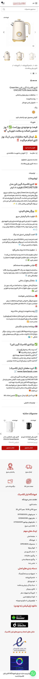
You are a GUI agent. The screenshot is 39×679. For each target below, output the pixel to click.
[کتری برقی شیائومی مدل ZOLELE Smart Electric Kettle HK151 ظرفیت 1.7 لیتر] (10, 426)
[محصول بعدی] (31, 73)
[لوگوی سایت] (19, 3)
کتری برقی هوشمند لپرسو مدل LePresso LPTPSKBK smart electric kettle (28, 441)
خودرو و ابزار (31, 581)
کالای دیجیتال (30, 589)
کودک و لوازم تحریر (29, 597)
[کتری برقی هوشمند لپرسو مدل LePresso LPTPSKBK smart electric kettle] (28, 426)
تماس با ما (31, 563)
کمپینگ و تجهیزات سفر (28, 593)
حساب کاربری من (29, 552)
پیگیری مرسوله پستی (28, 559)
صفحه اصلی (31, 536)
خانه (36, 65)
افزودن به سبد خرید (30, 148)
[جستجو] (4, 9)
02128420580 (23, 518)
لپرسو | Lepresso (32, 442)
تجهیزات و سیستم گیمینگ (27, 574)
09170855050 (22, 514)
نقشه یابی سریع (30, 526)
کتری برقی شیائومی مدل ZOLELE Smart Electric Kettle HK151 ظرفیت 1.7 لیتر (10, 439)
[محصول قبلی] (36, 73)
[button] (35, 32)
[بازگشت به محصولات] (33, 73)
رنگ (36, 108)
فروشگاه (32, 540)
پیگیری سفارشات (29, 556)
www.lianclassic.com (27, 372)
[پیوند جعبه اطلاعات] (29, 468)
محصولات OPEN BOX (27, 544)
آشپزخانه (17, 65)
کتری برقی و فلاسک (31, 68)
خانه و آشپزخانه (27, 65)
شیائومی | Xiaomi (14, 442)
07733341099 (18, 522)
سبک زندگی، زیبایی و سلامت (26, 585)
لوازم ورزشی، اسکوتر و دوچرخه (25, 601)
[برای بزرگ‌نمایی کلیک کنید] (33, 46)
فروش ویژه (31, 548)
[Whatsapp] (33, 673)
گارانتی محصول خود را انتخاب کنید (26, 117)
